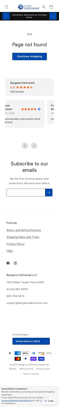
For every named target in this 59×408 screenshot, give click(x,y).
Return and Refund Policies (24, 230)
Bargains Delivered (28, 365)
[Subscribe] (48, 192)
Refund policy (26, 369)
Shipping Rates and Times (23, 237)
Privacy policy (43, 369)
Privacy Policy (15, 243)
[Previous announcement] (6, 16)
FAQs (10, 250)
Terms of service (31, 374)
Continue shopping (29, 56)
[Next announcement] (53, 16)
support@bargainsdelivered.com (17, 400)
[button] (6, 6)
